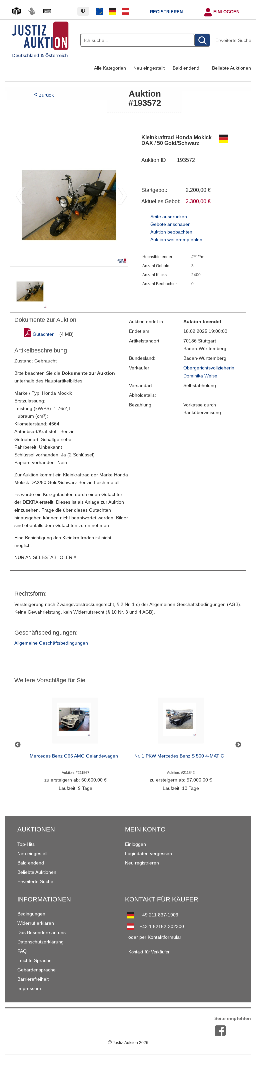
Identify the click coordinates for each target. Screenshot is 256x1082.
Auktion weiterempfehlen (176, 239)
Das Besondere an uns (41, 932)
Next (238, 745)
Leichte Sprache (34, 960)
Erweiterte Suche (233, 40)
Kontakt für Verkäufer (148, 952)
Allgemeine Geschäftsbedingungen (51, 643)
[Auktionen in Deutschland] (112, 11)
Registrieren (166, 12)
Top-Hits (26, 844)
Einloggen (226, 12)
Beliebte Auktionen (231, 68)
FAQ (22, 951)
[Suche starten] (202, 40)
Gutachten (44, 334)
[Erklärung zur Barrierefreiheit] (47, 11)
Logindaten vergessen (148, 853)
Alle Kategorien (110, 68)
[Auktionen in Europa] (99, 11)
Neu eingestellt (149, 68)
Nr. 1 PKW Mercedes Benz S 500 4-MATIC (179, 756)
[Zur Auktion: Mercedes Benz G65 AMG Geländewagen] (75, 722)
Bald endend (186, 68)
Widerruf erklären (35, 923)
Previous (17, 745)
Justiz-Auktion (128, 1042)
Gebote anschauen (170, 224)
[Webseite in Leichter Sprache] (16, 11)
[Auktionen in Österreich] (125, 11)
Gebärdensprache (36, 969)
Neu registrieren (142, 862)
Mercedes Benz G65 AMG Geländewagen (74, 756)
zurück (46, 95)
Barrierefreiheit (33, 979)
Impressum (29, 988)
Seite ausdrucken (168, 216)
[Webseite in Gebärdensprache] (32, 11)
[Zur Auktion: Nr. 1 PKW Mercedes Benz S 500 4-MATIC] (181, 722)
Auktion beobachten (171, 232)
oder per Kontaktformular (154, 937)
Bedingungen (31, 913)
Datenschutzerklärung (40, 941)
